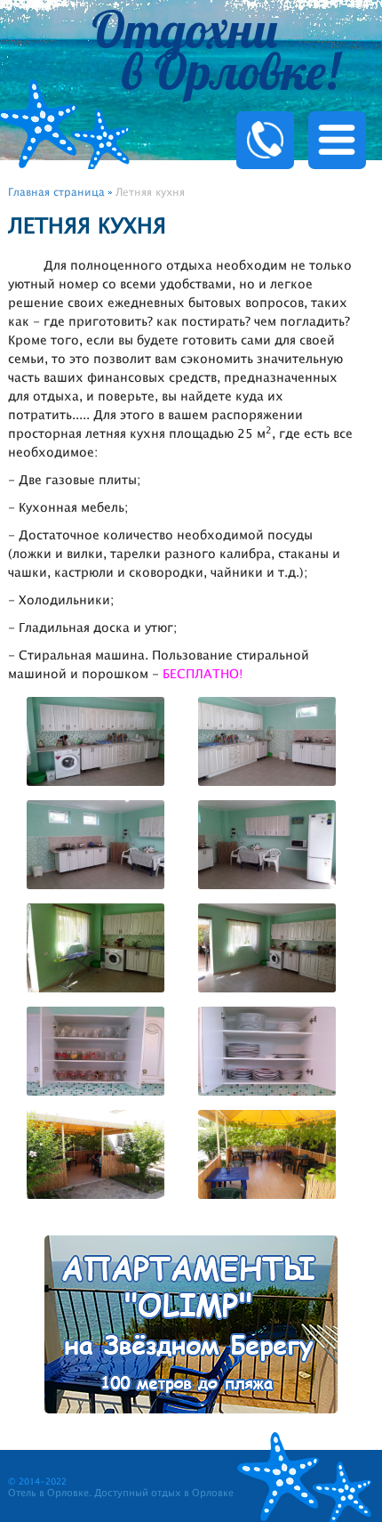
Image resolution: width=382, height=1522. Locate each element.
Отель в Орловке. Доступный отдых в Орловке (121, 1493)
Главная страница (56, 192)
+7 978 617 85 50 (291, 111)
